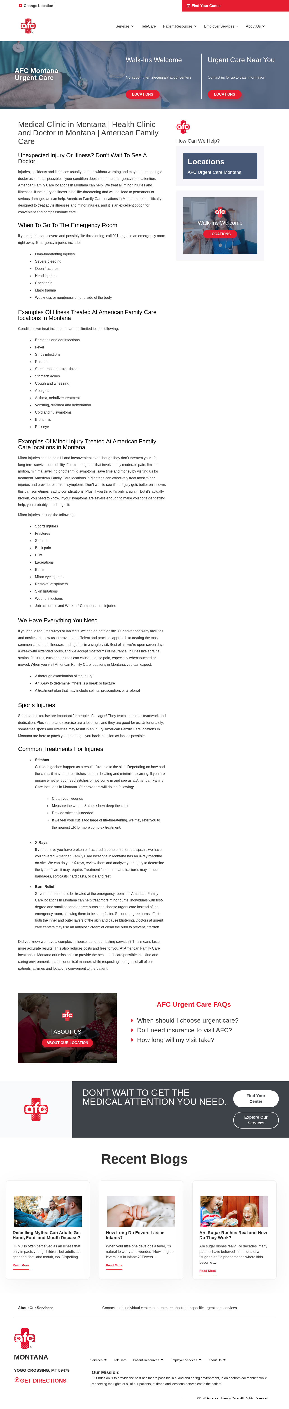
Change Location (38, 6)
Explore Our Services (256, 1120)
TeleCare (148, 26)
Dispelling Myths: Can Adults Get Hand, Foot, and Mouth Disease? (47, 1235)
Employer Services (219, 26)
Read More (21, 1265)
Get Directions (43, 1381)
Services (123, 26)
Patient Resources (178, 26)
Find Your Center (206, 6)
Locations (142, 94)
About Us (253, 26)
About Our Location (67, 1043)
